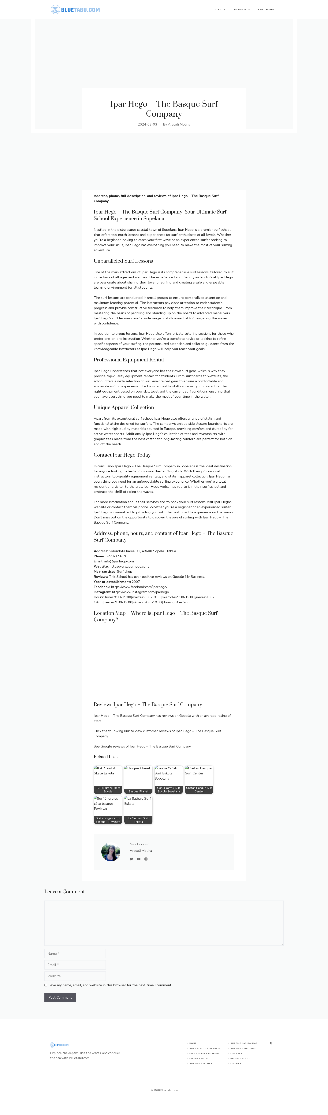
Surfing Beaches (200, 1063)
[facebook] (271, 1043)
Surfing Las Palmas (244, 1043)
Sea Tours (266, 9)
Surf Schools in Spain (204, 1048)
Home (192, 1043)
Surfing (239, 9)
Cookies (235, 1063)
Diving (217, 9)
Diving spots (198, 1058)
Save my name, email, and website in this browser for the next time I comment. (110, 985)
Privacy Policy (240, 1058)
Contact (236, 1053)
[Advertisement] (164, 161)
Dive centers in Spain (204, 1053)
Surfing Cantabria (243, 1048)
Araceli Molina (179, 124)
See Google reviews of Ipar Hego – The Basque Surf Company (142, 746)
